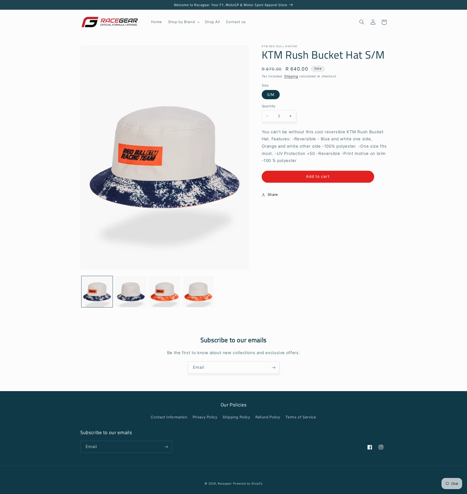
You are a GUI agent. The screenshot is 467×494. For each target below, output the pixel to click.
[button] (183, 22)
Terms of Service (300, 417)
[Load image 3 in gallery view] (164, 291)
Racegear (225, 483)
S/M (270, 94)
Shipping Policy (236, 417)
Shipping (291, 76)
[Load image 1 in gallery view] (97, 291)
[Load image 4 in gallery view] (198, 291)
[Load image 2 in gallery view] (130, 291)
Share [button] (273, 194)
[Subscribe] (273, 367)
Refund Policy (267, 417)
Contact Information (169, 417)
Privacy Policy (205, 417)
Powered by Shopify (247, 483)
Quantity (269, 106)
